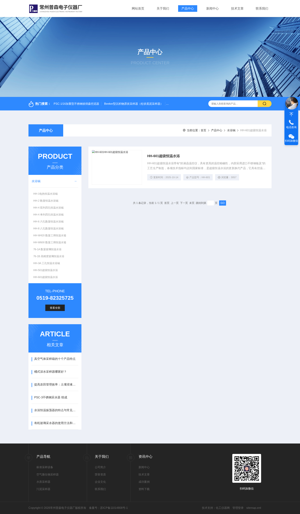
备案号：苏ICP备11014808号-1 (108, 507)
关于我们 (163, 8)
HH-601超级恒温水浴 (45, 277)
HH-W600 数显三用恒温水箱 (49, 242)
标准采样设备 (44, 467)
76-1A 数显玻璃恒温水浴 (47, 249)
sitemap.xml (253, 507)
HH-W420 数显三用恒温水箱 (49, 235)
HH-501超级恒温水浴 (45, 270)
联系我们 (262, 8)
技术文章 (237, 8)
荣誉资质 (100, 474)
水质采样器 (43, 481)
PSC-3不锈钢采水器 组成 (50, 397)
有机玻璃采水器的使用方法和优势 (56, 423)
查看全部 (55, 307)
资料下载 (144, 489)
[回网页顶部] (291, 114)
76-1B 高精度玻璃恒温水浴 (48, 256)
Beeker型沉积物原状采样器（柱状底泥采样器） (133, 103)
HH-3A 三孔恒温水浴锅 (46, 263)
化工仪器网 (223, 507)
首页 (203, 130)
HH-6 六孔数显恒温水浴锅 (48, 221)
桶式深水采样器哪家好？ (50, 371)
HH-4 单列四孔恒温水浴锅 (48, 214)
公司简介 (100, 467)
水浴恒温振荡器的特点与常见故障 (56, 410)
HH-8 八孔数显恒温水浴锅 (48, 228)
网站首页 (138, 8)
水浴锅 (231, 130)
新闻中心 (212, 8)
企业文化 (100, 481)
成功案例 (144, 481)
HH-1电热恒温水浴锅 (45, 193)
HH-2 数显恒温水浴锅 (45, 200)
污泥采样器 (43, 489)
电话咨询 (291, 127)
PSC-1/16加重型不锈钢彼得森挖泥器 (76, 103)
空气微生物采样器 (47, 474)
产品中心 (187, 8)
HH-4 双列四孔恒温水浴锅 (48, 207)
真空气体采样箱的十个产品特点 (55, 358)
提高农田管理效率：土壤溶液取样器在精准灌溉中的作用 (56, 384)
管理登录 (238, 507)
